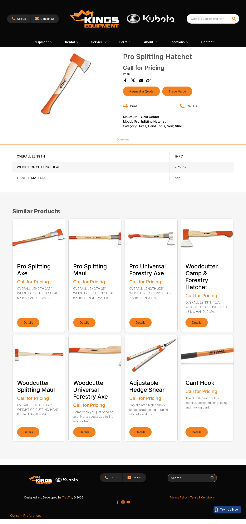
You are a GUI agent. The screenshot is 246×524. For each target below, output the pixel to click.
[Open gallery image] (66, 84)
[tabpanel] (66, 85)
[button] (19, 18)
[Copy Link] (148, 80)
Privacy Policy (179, 497)
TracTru (67, 497)
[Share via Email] (140, 80)
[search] (234, 18)
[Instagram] (123, 502)
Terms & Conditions (202, 497)
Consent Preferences (25, 515)
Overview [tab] (123, 139)
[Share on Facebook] (125, 80)
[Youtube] (128, 502)
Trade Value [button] (177, 91)
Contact (207, 42)
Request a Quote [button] (141, 91)
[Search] (212, 478)
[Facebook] (118, 502)
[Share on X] (133, 80)
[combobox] (213, 18)
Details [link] (28, 322)
